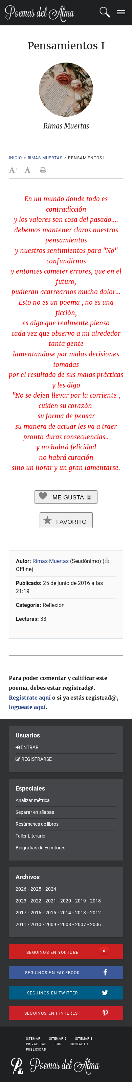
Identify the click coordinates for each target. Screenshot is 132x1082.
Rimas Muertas (45, 158)
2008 (65, 924)
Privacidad (36, 1044)
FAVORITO (70, 521)
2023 (21, 900)
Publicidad (36, 1049)
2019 (80, 900)
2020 (65, 900)
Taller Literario (30, 835)
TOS (58, 1044)
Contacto (79, 1044)
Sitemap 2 (58, 1038)
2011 (21, 924)
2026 (21, 889)
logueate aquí (27, 707)
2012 (95, 912)
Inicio (15, 158)
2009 (50, 924)
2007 (80, 924)
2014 (65, 912)
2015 (50, 912)
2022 (35, 900)
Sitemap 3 (84, 1038)
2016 (35, 912)
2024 (50, 889)
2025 (35, 889)
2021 (50, 900)
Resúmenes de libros (37, 824)
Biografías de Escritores (40, 847)
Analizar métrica (33, 800)
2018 (95, 900)
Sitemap (33, 1038)
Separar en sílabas (35, 812)
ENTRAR (30, 747)
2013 (80, 912)
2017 (21, 912)
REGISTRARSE (36, 759)
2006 (95, 924)
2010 (35, 924)
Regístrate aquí (30, 697)
